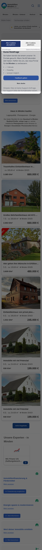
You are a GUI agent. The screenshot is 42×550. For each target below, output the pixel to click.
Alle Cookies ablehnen (31, 44)
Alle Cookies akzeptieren (11, 44)
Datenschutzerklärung (33, 49)
